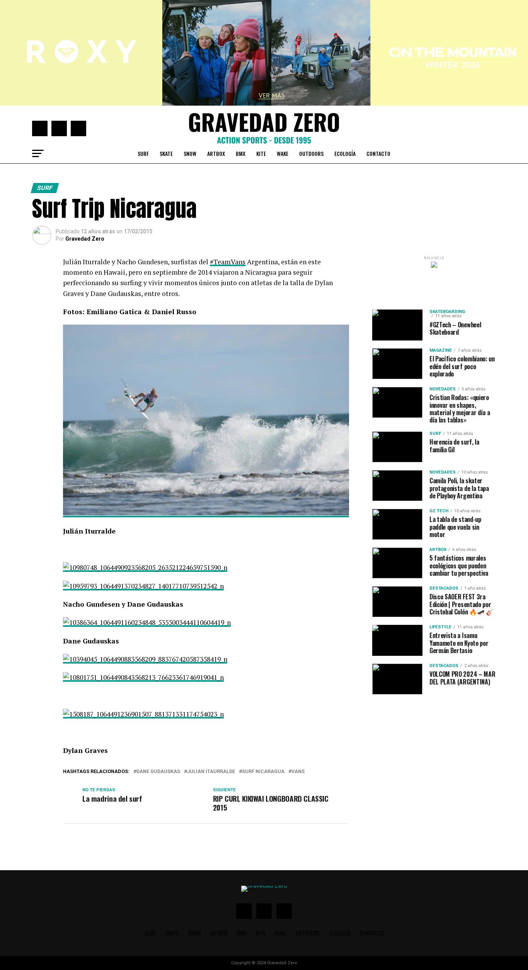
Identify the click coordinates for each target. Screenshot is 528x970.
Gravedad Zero (84, 239)
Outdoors (311, 153)
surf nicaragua (263, 771)
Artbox (216, 153)
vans (298, 771)
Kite (261, 153)
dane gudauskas (158, 771)
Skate (166, 153)
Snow (190, 153)
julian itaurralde (211, 771)
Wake (282, 153)
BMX (240, 153)
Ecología (345, 153)
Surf (143, 153)
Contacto (378, 153)
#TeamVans (227, 261)
